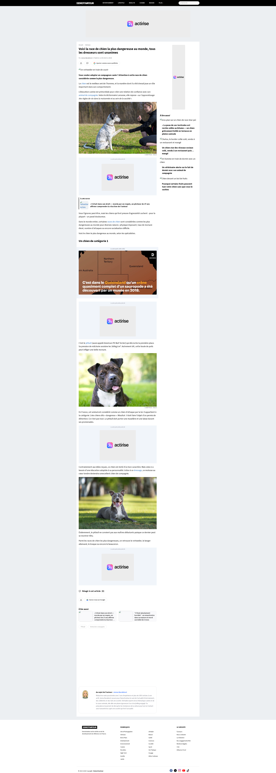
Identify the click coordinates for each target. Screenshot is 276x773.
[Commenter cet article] (87, 63)
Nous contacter (181, 735)
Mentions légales (182, 744)
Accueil (81, 45)
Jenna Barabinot (86, 58)
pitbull (88, 343)
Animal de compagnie (97, 627)
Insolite (132, 3)
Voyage (151, 753)
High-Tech (123, 753)
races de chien (113, 221)
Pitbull (83, 627)
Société (151, 744)
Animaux (87, 45)
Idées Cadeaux (153, 756)
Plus (160, 3)
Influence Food (181, 750)
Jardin (122, 759)
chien (83, 83)
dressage (138, 470)
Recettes (123, 750)
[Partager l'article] (81, 63)
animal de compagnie (88, 95)
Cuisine (142, 3)
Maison (151, 3)
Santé (150, 738)
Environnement (125, 744)
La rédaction (180, 738)
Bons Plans (123, 738)
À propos (179, 732)
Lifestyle (121, 3)
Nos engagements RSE (184, 741)
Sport (150, 747)
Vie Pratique (152, 750)
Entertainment (108, 3)
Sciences (151, 741)
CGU (178, 747)
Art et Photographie (126, 732)
